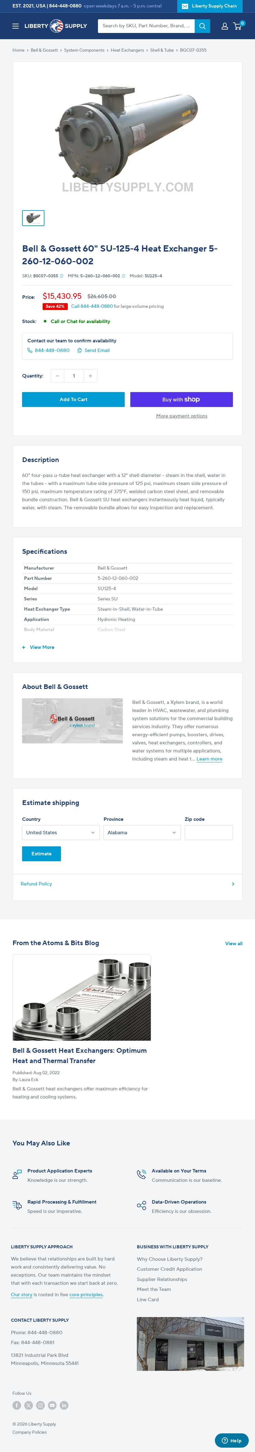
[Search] (202, 26)
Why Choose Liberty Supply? (170, 1259)
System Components (84, 50)
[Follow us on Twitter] (28, 1405)
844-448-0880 (65, 6)
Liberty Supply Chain (214, 6)
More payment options (181, 416)
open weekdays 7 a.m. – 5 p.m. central (123, 6)
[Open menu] (15, 26)
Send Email (97, 350)
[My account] (225, 26)
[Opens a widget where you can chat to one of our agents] (232, 1441)
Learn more (209, 759)
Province (113, 819)
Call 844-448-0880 (92, 306)
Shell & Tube (162, 50)
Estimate (41, 854)
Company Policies (29, 1432)
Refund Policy (36, 884)
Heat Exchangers (127, 50)
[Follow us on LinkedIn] (64, 1405)
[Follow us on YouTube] (52, 1405)
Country (31, 819)
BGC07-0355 (193, 50)
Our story (21, 1295)
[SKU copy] (61, 276)
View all (234, 944)
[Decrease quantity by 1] (57, 375)
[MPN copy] (123, 276)
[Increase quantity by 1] (90, 375)
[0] (237, 26)
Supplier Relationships (162, 1279)
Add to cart (73, 399)
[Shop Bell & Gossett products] (72, 721)
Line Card (148, 1300)
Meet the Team (154, 1289)
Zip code (195, 819)
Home (18, 50)
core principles (86, 1295)
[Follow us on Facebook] (16, 1405)
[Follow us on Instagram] (40, 1405)
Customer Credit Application (169, 1269)
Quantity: (32, 376)
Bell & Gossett (44, 50)
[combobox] (146, 26)
